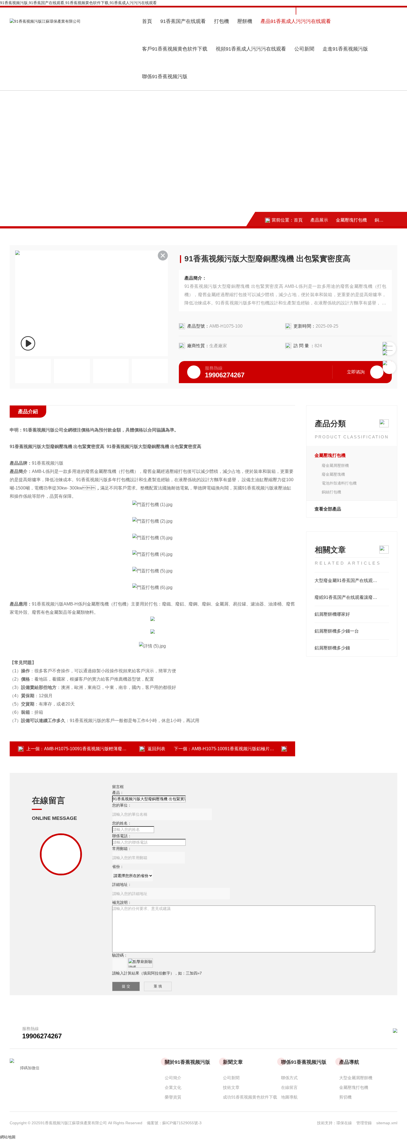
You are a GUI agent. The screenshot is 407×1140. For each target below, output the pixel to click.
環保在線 (346, 1123)
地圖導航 (289, 1097)
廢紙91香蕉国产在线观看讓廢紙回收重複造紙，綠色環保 (352, 597)
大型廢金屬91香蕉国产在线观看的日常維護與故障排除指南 (352, 580)
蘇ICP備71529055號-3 (182, 1123)
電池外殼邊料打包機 (339, 483)
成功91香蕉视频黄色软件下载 (250, 1097)
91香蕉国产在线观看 (183, 21)
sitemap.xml (386, 1123)
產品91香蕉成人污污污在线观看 (296, 21)
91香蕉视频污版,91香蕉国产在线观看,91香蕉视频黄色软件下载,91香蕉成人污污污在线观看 (78, 3)
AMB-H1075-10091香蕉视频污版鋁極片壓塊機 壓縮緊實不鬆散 (253, 748)
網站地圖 (8, 1137)
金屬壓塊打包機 (351, 220)
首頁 (147, 21)
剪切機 (345, 1097)
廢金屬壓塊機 (333, 474)
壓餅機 (244, 21)
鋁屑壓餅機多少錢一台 (337, 631)
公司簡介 (173, 1077)
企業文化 (173, 1087)
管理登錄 (364, 1123)
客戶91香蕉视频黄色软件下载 (174, 49)
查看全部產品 (328, 509)
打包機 (221, 21)
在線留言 (289, 1087)
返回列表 (156, 748)
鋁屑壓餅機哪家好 (332, 614)
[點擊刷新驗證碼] (140, 963)
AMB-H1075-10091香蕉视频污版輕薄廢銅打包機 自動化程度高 (106, 748)
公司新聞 (304, 49)
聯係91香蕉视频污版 (164, 76)
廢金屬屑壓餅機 (335, 465)
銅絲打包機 (386, 220)
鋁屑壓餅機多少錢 (332, 648)
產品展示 (319, 220)
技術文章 (231, 1087)
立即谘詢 (356, 372)
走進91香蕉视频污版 (345, 49)
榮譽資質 (173, 1097)
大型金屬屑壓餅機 (355, 1077)
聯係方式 (289, 1077)
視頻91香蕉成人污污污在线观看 (251, 49)
